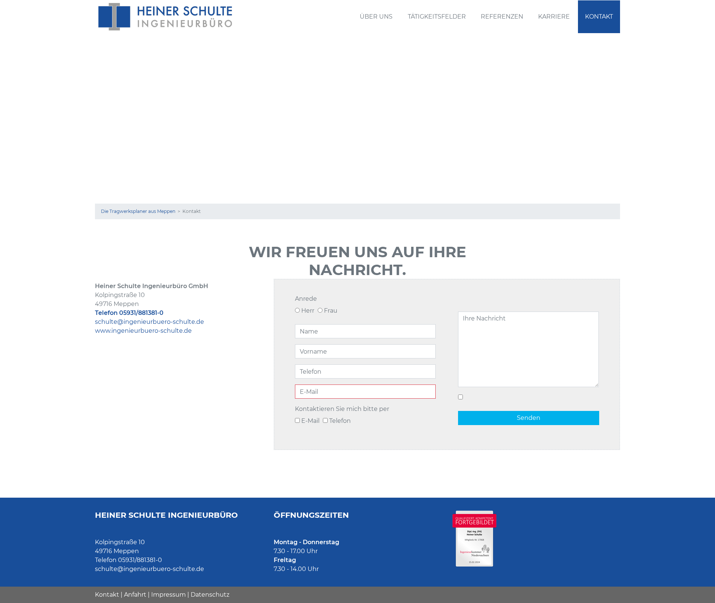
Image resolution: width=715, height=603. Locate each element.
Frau (329, 310)
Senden (528, 417)
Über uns (376, 16)
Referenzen (502, 16)
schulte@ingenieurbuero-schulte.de (149, 321)
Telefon (339, 420)
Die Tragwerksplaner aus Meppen (138, 211)
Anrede (306, 298)
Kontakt (599, 16)
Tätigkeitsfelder (437, 16)
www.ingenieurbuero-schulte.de (143, 330)
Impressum (168, 594)
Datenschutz (210, 594)
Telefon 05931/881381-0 (129, 312)
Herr (307, 310)
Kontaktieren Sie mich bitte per (342, 408)
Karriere (554, 16)
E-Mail (310, 420)
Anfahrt (135, 594)
